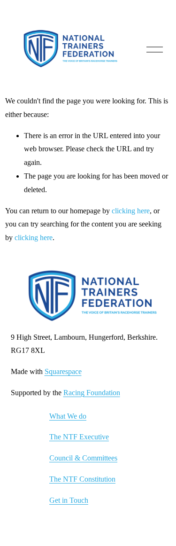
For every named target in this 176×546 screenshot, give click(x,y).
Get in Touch (68, 500)
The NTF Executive (79, 437)
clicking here (131, 211)
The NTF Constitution (82, 479)
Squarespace (63, 371)
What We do (67, 416)
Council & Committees (83, 458)
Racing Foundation (91, 393)
